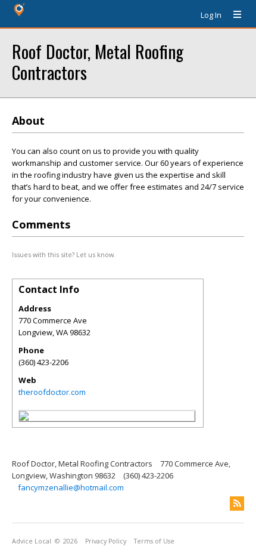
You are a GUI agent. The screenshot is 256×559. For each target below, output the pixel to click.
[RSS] (237, 503)
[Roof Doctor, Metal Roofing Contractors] (24, 417)
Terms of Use (154, 541)
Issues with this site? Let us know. (63, 254)
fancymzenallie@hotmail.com (71, 487)
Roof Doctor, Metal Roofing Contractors (97, 61)
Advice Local (31, 541)
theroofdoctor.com (52, 392)
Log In (211, 15)
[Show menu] (232, 15)
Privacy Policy (105, 541)
